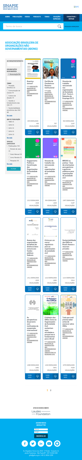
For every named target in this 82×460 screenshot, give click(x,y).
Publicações (17, 17)
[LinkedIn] (41, 443)
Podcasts (37, 17)
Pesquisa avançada (72, 26)
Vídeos (27, 17)
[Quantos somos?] (33, 69)
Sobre (7, 17)
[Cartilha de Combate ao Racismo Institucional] (50, 69)
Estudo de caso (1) (15, 150)
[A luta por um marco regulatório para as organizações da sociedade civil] (50, 228)
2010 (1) (11, 125)
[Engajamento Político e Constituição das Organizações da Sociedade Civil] (33, 148)
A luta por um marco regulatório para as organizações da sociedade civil (50, 247)
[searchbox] (8, 64)
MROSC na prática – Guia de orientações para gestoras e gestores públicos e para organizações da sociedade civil (68, 169)
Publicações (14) (14, 146)
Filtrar (13, 169)
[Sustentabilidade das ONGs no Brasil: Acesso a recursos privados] (68, 228)
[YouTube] (49, 443)
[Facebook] (25, 443)
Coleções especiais (56, 18)
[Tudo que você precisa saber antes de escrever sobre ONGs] (68, 305)
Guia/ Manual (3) (16, 154)
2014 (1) (11, 134)
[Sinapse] (10, 7)
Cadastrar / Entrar (71, 18)
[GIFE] (74, 7)
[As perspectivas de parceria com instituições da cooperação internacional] (33, 305)
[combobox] (14, 64)
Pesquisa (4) (14, 160)
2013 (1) (11, 131)
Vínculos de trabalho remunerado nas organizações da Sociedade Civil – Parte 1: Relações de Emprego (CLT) (68, 90)
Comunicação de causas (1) (13, 92)
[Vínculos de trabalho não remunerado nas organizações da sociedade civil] (50, 148)
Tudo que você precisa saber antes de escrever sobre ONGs (68, 322)
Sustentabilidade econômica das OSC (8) (13, 110)
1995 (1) (11, 122)
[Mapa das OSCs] (57, 443)
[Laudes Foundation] (41, 413)
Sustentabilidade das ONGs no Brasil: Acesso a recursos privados (69, 245)
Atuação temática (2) (11, 87)
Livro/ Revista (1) (16, 157)
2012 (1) (11, 128)
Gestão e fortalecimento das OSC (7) (13, 103)
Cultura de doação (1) (11, 97)
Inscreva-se (41, 436)
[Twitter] (33, 443)
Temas (47, 17)
